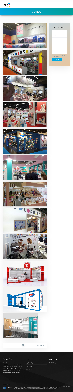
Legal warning (29, 363)
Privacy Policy (29, 369)
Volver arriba (66, 386)
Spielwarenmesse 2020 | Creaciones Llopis (18, 123)
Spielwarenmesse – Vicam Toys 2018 (16, 176)
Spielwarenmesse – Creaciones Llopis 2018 (18, 281)
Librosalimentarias (14, 177)
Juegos (7, 46)
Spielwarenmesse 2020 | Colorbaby (16, 70)
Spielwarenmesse (14, 46)
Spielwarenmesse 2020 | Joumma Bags (17, 44)
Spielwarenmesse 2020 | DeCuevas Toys (17, 96)
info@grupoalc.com (57, 363)
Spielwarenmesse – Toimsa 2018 (15, 307)
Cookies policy (29, 366)
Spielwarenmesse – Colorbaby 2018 (16, 228)
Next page (39, 345)
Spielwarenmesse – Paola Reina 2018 (17, 202)
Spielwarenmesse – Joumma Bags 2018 (17, 334)
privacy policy (57, 56)
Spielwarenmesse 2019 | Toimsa (15, 149)
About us (5, 374)
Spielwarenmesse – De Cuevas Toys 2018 (17, 255)
